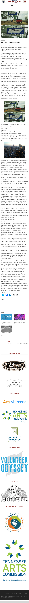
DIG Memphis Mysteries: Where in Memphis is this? (6, 334)
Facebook (7, 593)
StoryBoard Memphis (6, 596)
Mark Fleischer (5, 45)
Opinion (3, 39)
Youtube (25, 593)
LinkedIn (19, 593)
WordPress (25, 596)
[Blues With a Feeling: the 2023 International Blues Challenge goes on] (19, 317)
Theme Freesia (19, 596)
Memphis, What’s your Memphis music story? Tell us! (6, 322)
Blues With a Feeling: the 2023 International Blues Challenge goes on (19, 322)
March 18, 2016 (13, 45)
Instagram (13, 593)
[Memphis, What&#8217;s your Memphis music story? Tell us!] (6, 317)
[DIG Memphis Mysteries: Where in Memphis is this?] (6, 329)
